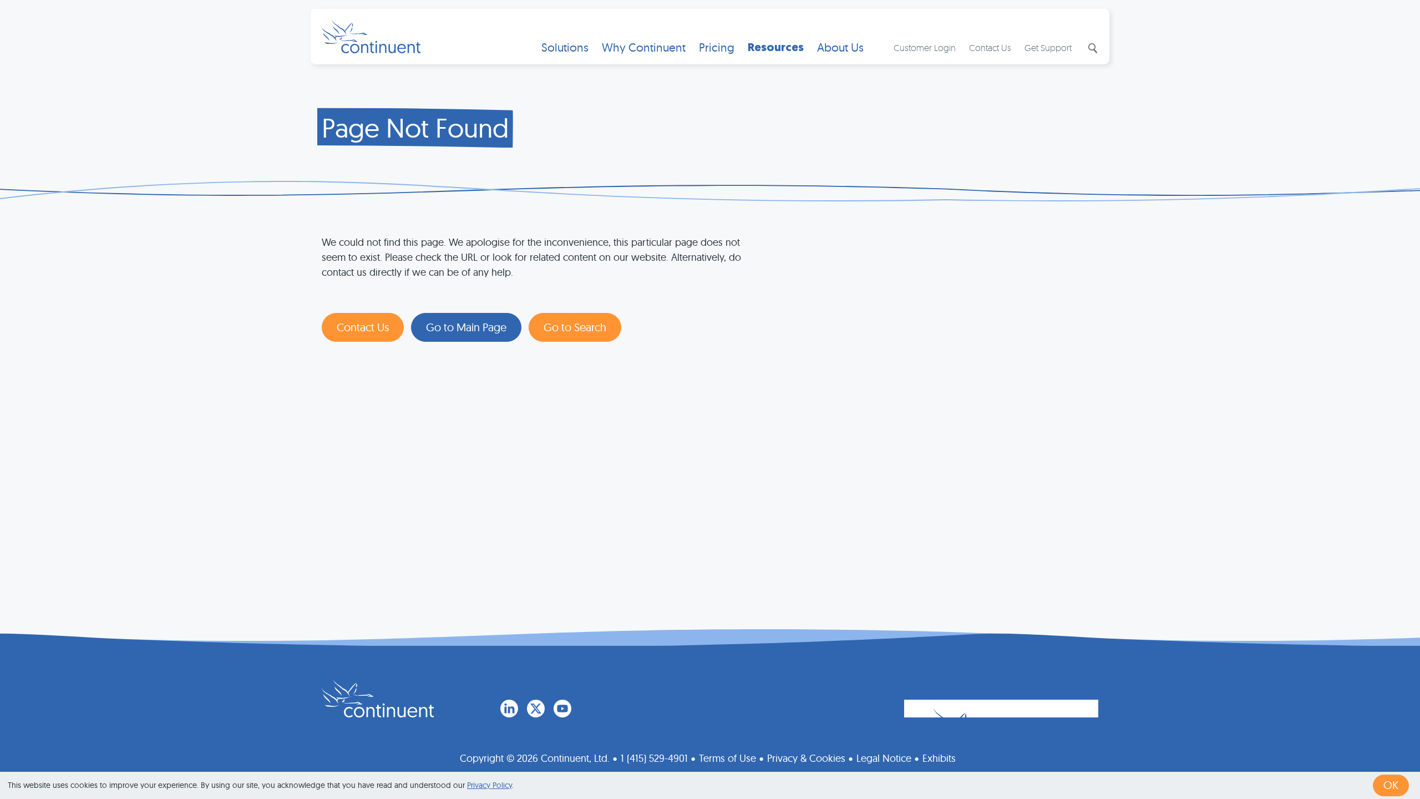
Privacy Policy (489, 785)
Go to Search (575, 327)
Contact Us (990, 47)
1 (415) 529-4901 (654, 758)
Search (1091, 48)
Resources (776, 47)
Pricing (716, 47)
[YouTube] (562, 708)
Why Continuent (644, 47)
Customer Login (925, 47)
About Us (840, 47)
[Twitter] (536, 708)
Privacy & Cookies (806, 758)
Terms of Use (727, 758)
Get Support (1048, 47)
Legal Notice (883, 758)
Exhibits (939, 758)
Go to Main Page (466, 327)
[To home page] (378, 698)
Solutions (565, 47)
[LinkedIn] (509, 708)
